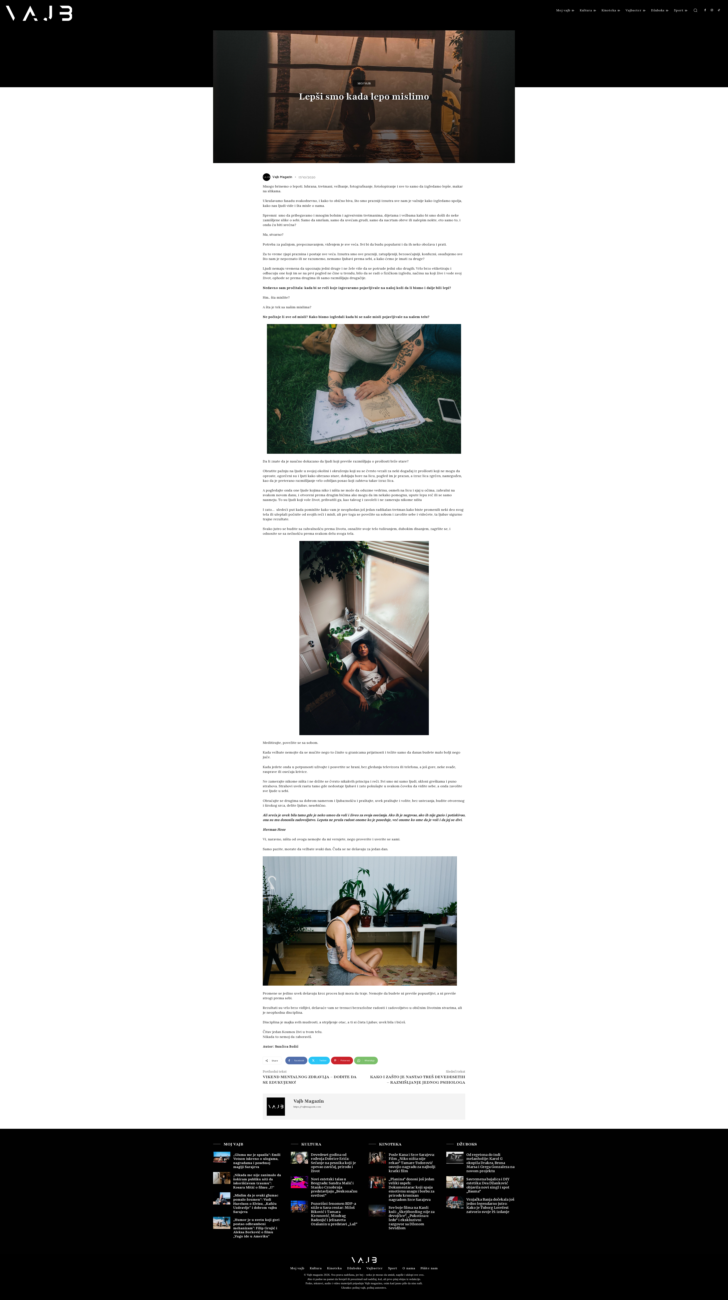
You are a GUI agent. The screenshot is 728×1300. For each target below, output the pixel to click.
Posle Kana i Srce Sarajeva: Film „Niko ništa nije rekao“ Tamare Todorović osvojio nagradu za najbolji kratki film (412, 1162)
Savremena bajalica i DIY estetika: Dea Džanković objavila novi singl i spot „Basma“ (487, 1185)
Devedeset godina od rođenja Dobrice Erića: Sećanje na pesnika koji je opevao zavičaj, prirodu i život (333, 1162)
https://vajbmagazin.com (307, 1106)
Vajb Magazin (282, 177)
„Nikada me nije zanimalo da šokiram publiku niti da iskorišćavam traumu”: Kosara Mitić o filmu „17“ (257, 1181)
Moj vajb (364, 83)
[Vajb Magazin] (267, 177)
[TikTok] (718, 10)
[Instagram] (711, 10)
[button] (695, 10)
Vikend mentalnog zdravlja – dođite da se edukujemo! (310, 1079)
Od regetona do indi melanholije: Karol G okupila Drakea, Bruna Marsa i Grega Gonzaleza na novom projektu (490, 1162)
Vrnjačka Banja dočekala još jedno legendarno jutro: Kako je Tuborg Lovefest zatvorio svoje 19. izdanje (490, 1205)
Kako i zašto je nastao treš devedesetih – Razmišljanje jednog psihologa (417, 1079)
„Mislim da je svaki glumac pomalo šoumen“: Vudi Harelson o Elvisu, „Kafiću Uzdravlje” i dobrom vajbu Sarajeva (255, 1203)
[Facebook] (705, 10)
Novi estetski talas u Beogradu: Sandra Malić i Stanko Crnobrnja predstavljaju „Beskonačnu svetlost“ (334, 1187)
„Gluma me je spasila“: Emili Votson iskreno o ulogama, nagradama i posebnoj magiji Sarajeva (256, 1160)
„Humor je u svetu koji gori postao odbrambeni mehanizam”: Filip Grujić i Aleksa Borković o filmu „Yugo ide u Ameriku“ (256, 1228)
